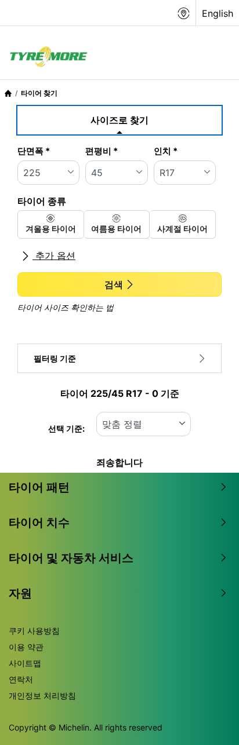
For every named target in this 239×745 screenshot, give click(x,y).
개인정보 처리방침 (42, 695)
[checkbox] (50, 224)
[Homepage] (8, 93)
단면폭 (33, 150)
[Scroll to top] (208, 720)
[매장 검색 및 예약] (183, 13)
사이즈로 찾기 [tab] (119, 120)
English (217, 13)
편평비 (101, 150)
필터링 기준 (55, 358)
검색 (113, 284)
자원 (20, 593)
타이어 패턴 (39, 487)
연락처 (21, 679)
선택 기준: (66, 428)
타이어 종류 (41, 201)
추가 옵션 (53, 255)
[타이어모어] (45, 57)
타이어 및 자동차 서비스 (71, 558)
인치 (166, 150)
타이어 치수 (39, 522)
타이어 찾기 (39, 93)
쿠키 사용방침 (34, 631)
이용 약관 (26, 647)
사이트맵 (25, 663)
